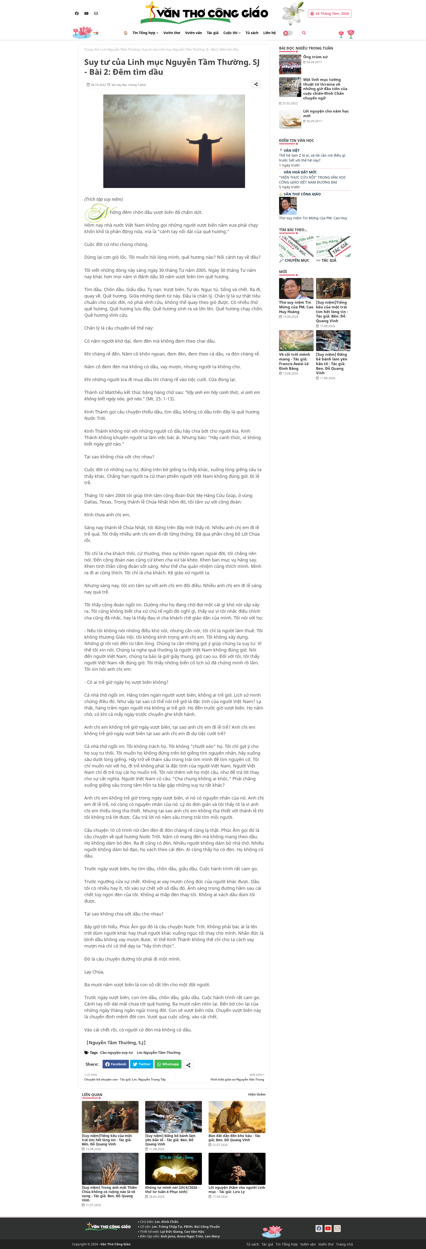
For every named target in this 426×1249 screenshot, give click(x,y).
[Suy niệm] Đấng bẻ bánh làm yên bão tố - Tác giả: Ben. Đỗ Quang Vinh (170, 1140)
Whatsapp (170, 1064)
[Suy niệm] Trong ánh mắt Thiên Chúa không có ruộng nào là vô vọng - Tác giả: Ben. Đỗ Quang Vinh (109, 1193)
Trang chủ (91, 49)
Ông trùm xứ (315, 57)
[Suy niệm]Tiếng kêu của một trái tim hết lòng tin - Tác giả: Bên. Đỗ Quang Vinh (107, 1140)
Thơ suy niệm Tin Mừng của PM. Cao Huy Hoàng (296, 307)
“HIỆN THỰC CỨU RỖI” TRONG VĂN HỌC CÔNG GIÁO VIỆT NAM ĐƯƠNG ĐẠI (312, 180)
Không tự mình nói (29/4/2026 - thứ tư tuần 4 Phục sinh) (172, 1189)
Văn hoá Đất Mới (300, 172)
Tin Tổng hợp (144, 32)
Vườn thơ (171, 32)
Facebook (118, 1064)
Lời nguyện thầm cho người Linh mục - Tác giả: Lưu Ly (237, 1189)
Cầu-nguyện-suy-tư (116, 1052)
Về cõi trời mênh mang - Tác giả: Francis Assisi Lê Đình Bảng (294, 361)
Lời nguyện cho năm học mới (326, 113)
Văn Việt (292, 150)
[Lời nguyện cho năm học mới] (290, 119)
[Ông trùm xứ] (290, 64)
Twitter (145, 1064)
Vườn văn (193, 32)
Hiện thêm (257, 1094)
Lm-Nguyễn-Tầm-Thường (121, 49)
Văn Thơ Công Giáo (302, 194)
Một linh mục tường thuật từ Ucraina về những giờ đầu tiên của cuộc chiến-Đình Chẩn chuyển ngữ (325, 88)
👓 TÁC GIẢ (326, 260)
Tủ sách (252, 32)
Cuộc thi (230, 32)
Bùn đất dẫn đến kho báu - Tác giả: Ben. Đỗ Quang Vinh (234, 1138)
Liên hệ (269, 32)
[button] (304, 33)
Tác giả (212, 32)
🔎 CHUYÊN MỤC (294, 260)
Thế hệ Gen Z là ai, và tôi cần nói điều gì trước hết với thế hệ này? (312, 158)
